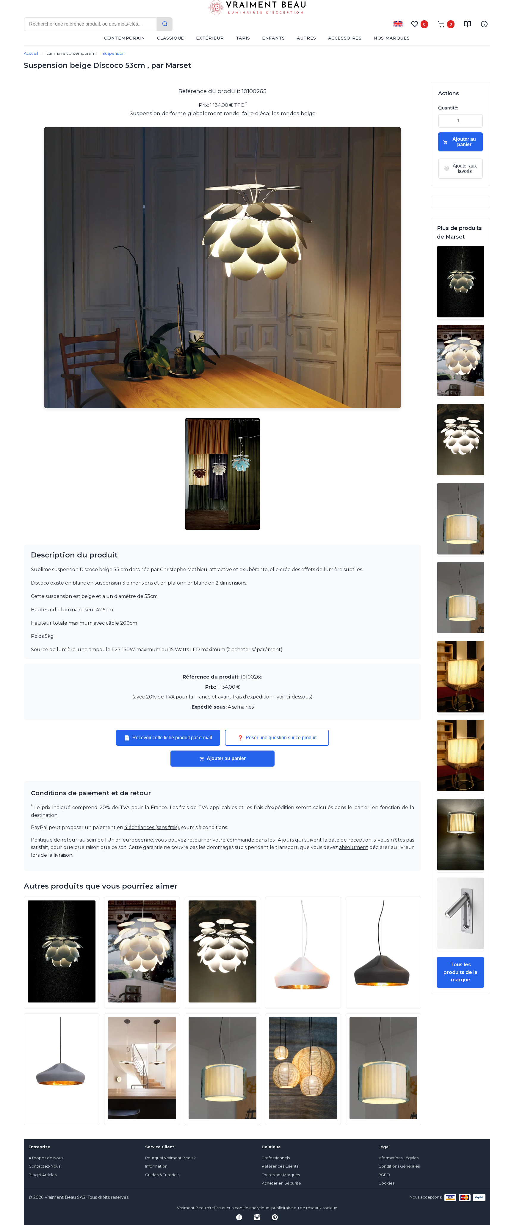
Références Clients (280, 1166)
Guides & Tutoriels (162, 1175)
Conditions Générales (399, 1166)
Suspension (113, 53)
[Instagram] (257, 1217)
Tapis (243, 38)
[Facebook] (239, 1217)
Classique (170, 38)
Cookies (386, 1183)
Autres (306, 38)
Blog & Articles (43, 1175)
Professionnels (276, 1158)
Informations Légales (398, 1158)
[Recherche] (165, 24)
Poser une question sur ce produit (276, 737)
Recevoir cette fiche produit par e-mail (168, 737)
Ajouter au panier (226, 758)
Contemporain (124, 38)
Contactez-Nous (44, 1166)
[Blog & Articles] (468, 24)
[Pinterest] (275, 1217)
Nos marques (392, 38)
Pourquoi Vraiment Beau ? (170, 1158)
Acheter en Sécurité (281, 1183)
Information (156, 1166)
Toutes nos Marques (281, 1175)
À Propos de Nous (46, 1158)
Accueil (31, 53)
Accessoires (345, 38)
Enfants (273, 38)
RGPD (384, 1175)
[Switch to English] (398, 24)
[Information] (484, 24)
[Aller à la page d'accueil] (257, 8)
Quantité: (448, 108)
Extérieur (210, 38)
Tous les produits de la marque (460, 972)
